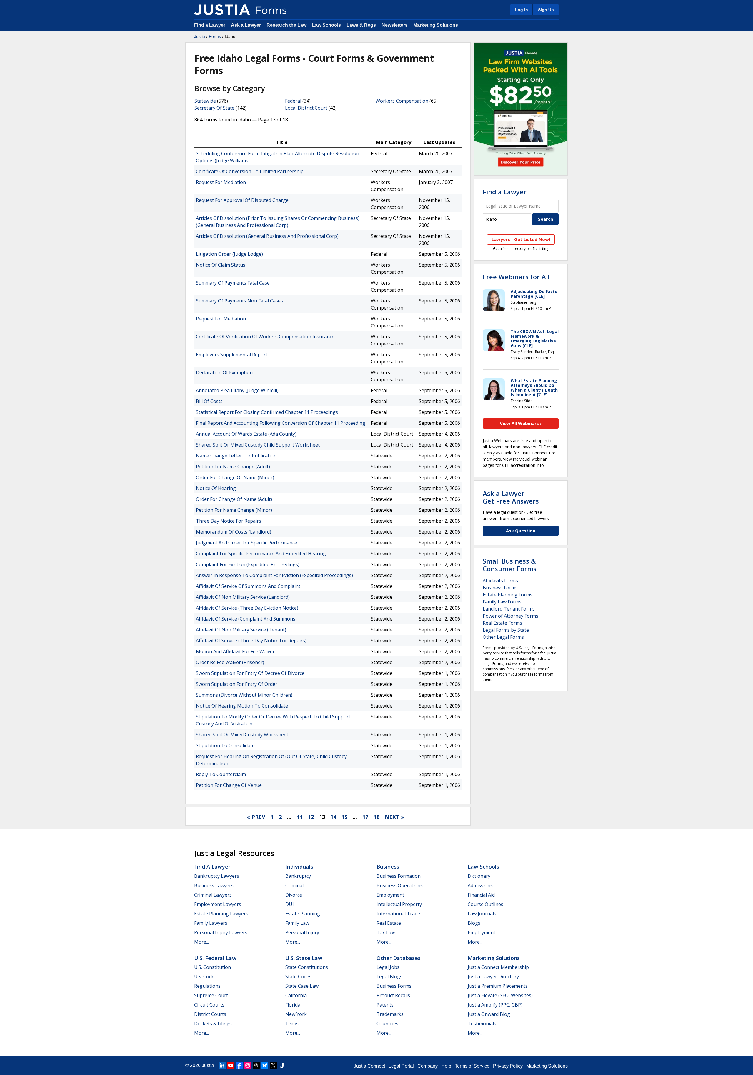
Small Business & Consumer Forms (510, 564)
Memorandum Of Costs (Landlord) (233, 532)
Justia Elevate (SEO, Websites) (500, 995)
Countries (387, 1023)
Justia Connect (369, 1066)
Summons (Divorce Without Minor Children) (244, 695)
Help (446, 1066)
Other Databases (398, 958)
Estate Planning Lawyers (221, 913)
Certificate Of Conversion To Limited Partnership (250, 171)
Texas (292, 1023)
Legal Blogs (389, 976)
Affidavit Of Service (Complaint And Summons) (246, 619)
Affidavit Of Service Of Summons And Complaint (248, 586)
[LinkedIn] (222, 1065)
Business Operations (399, 885)
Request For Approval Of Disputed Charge (242, 200)
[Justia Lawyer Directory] (281, 1065)
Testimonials (482, 1023)
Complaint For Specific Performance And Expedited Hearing (261, 553)
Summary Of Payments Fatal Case (233, 283)
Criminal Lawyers (213, 895)
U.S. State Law (303, 958)
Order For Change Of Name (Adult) (234, 499)
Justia (199, 36)
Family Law (297, 923)
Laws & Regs (361, 25)
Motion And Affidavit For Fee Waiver (235, 651)
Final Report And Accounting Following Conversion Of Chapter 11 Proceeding (280, 423)
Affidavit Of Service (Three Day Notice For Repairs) (251, 640)
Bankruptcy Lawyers (216, 876)
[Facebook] (239, 1065)
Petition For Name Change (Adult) (233, 466)
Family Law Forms (502, 601)
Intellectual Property (399, 904)
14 (333, 816)
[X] (273, 1065)
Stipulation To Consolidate (225, 745)
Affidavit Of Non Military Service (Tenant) (241, 629)
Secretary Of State (214, 108)
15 (344, 816)
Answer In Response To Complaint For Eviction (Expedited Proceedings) (274, 575)
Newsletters (395, 25)
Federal (293, 101)
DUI (289, 904)
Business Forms (500, 587)
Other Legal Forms (503, 637)
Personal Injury (302, 932)
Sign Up (546, 9)
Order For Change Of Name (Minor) (235, 477)
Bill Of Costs (209, 401)
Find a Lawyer (209, 25)
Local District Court (306, 108)
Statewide (205, 101)
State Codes (298, 976)
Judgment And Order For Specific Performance (246, 542)
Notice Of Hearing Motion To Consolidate (242, 706)
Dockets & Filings (213, 1023)
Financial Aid (481, 895)
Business (387, 866)
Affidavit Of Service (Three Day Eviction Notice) (247, 608)
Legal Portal (401, 1066)
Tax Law (385, 932)
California (296, 995)
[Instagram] (247, 1065)
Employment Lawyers (217, 904)
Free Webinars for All (516, 276)
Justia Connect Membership (498, 967)
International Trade (398, 913)
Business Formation (398, 876)
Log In (521, 9)
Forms (215, 36)
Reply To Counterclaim (221, 774)
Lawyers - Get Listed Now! (521, 239)
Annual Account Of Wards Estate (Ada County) (246, 434)
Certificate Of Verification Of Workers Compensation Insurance (265, 336)
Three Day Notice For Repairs (228, 521)
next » (394, 816)
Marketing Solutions (435, 25)
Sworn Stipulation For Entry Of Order (236, 684)
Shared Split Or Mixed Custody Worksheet (242, 734)
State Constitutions (306, 967)
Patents (385, 1005)
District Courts (210, 1014)
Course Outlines (485, 904)
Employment (390, 895)
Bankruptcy (298, 876)
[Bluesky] (264, 1065)
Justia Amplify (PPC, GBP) (495, 1005)
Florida (292, 1005)
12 (311, 816)
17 (365, 816)
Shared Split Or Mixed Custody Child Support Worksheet (258, 445)
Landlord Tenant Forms (509, 609)
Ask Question (520, 531)
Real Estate (388, 923)
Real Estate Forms (502, 623)
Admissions (480, 885)
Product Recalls (393, 995)
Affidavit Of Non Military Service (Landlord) (243, 597)
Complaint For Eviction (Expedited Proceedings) (247, 564)
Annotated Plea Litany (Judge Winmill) (237, 390)
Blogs (474, 923)
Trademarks (390, 1014)
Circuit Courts (209, 1005)
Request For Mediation (221, 182)
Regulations (207, 986)
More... (201, 942)
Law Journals (482, 913)
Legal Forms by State (506, 630)
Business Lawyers (214, 885)
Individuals (299, 866)
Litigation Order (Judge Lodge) (229, 254)
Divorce (293, 895)
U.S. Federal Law (215, 958)
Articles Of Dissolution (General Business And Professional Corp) (267, 236)
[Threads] (256, 1065)
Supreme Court (211, 995)
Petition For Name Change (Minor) (234, 510)
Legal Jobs (387, 967)
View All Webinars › (521, 423)
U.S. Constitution (212, 967)
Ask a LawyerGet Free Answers (511, 497)
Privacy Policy (508, 1066)
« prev (256, 816)
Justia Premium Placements (498, 986)
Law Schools (326, 25)
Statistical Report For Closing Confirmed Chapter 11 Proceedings (267, 412)
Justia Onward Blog (489, 1014)
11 (300, 816)
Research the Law (286, 25)
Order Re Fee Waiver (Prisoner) (230, 662)
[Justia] (222, 9)
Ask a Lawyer (246, 25)
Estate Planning (302, 913)
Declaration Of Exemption (224, 372)
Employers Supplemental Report (231, 354)
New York (296, 1014)
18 (376, 816)
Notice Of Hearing (216, 488)
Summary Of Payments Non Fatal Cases (239, 300)
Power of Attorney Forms (510, 616)
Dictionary (479, 876)
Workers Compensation (402, 101)
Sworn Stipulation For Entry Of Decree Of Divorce (250, 673)
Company (427, 1066)
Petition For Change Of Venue (229, 785)
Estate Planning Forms (507, 594)
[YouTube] (230, 1065)
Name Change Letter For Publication (236, 455)
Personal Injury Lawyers (220, 932)
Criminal (294, 885)
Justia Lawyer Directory (493, 976)
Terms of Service (472, 1066)
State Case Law (302, 986)
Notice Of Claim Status (220, 265)
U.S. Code (204, 976)
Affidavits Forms (500, 580)
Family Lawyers (210, 923)
